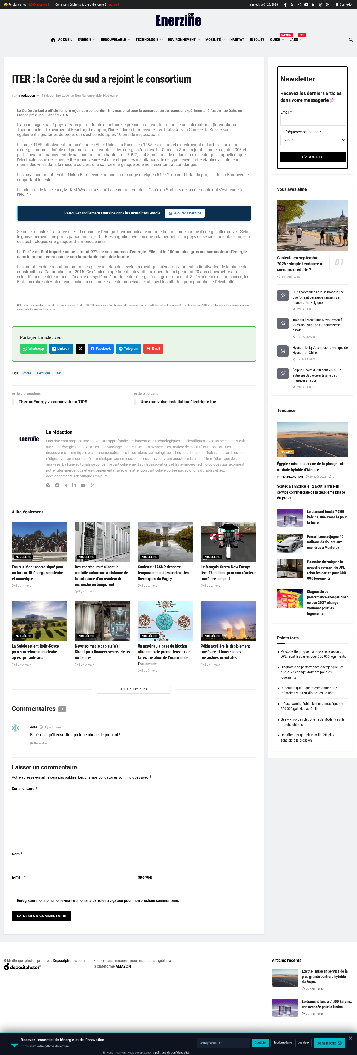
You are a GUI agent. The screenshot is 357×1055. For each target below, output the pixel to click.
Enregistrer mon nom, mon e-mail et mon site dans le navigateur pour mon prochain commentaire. (98, 900)
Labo (296, 39)
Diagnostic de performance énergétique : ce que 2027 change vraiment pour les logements (327, 602)
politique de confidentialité (172, 1049)
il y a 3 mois (149, 670)
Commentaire (25, 788)
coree (27, 373)
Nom (17, 853)
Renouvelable (113, 39)
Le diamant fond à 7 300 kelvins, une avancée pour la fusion (327, 517)
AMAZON (123, 966)
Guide (277, 39)
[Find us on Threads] (320, 5)
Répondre (40, 743)
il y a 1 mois (23, 586)
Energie (84, 39)
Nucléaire (110, 95)
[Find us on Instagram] (299, 5)
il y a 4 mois (212, 665)
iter (58, 373)
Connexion (346, 5)
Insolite (257, 39)
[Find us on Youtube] (306, 5)
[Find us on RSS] (327, 5)
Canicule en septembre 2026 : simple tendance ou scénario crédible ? (301, 263)
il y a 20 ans (52, 727)
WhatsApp (35, 349)
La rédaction (26, 95)
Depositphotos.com (69, 960)
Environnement (182, 39)
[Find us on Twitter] (292, 5)
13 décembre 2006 (55, 95)
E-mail (19, 877)
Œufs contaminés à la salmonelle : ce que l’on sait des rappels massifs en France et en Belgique (318, 297)
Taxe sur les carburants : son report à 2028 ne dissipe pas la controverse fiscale (318, 325)
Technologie (147, 39)
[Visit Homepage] (179, 20)
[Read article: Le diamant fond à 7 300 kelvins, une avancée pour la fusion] (290, 518)
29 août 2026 (317, 476)
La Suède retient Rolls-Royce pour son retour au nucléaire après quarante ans (35, 652)
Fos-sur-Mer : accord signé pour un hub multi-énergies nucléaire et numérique (37, 573)
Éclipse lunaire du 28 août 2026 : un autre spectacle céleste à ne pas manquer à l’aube (317, 375)
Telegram (130, 349)
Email (155, 349)
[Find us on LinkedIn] (313, 5)
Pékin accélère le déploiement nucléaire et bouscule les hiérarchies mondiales (225, 652)
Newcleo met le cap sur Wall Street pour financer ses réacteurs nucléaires (102, 652)
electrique (43, 373)
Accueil (65, 39)
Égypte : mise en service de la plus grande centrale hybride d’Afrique (325, 977)
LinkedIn (63, 349)
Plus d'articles (133, 689)
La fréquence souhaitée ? (300, 132)
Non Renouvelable (88, 95)
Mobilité (213, 39)
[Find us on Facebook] (285, 5)
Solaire (286, 452)
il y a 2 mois (149, 586)
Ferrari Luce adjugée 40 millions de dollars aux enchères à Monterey (325, 542)
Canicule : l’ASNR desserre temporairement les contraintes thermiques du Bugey (163, 573)
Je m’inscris (327, 1040)
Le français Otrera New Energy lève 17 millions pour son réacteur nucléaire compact (228, 573)
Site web (145, 877)
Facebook (102, 349)
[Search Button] (351, 39)
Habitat (237, 39)
